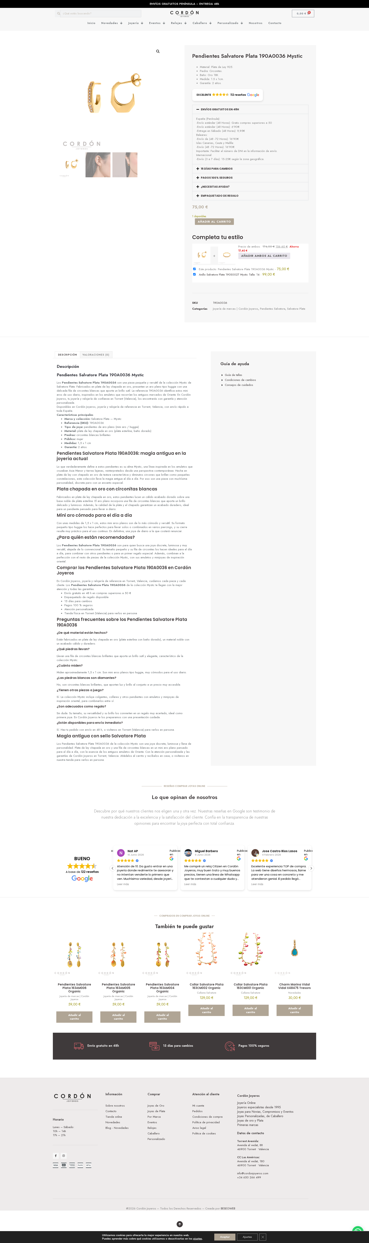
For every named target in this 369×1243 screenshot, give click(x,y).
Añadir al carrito (214, 222)
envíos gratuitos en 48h (220, 109)
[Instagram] (64, 1156)
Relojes (176, 23)
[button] (158, 51)
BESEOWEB (228, 1208)
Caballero (200, 23)
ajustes (197, 1239)
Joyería (133, 23)
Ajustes (247, 1237)
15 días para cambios (217, 169)
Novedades (109, 23)
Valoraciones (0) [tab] (95, 355)
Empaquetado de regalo (220, 196)
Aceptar (225, 1237)
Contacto (275, 23)
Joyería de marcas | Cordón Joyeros (235, 309)
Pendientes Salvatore (272, 309)
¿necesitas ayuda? (215, 187)
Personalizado (228, 23)
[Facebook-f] (56, 1156)
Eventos (155, 23)
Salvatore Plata (296, 309)
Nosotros (256, 23)
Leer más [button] (190, 884)
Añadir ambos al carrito (264, 256)
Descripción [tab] (67, 355)
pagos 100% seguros (217, 178)
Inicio (91, 23)
